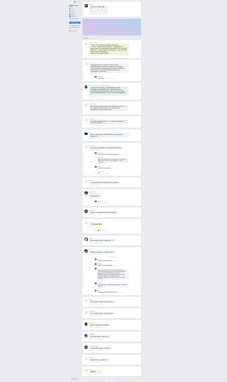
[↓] (104, 14)
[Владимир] (86, 6)
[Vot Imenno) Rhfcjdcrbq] (86, 347)
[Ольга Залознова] (86, 193)
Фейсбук (73, 14)
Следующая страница (112, 379)
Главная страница (75, 25)
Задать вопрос (74, 22)
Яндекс (72, 12)
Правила (73, 378)
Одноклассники (74, 18)
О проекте (75, 377)
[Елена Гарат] (86, 324)
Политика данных (74, 379)
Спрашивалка (74, 30)
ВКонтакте (73, 16)
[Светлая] (86, 239)
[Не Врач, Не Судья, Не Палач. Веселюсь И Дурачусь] (86, 87)
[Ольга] (86, 133)
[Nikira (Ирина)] (86, 211)
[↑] (102, 14)
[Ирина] (86, 251)
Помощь (77, 378)
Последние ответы (75, 27)
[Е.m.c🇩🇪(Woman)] (86, 335)
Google (72, 10)
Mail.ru (72, 9)
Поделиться (107, 14)
